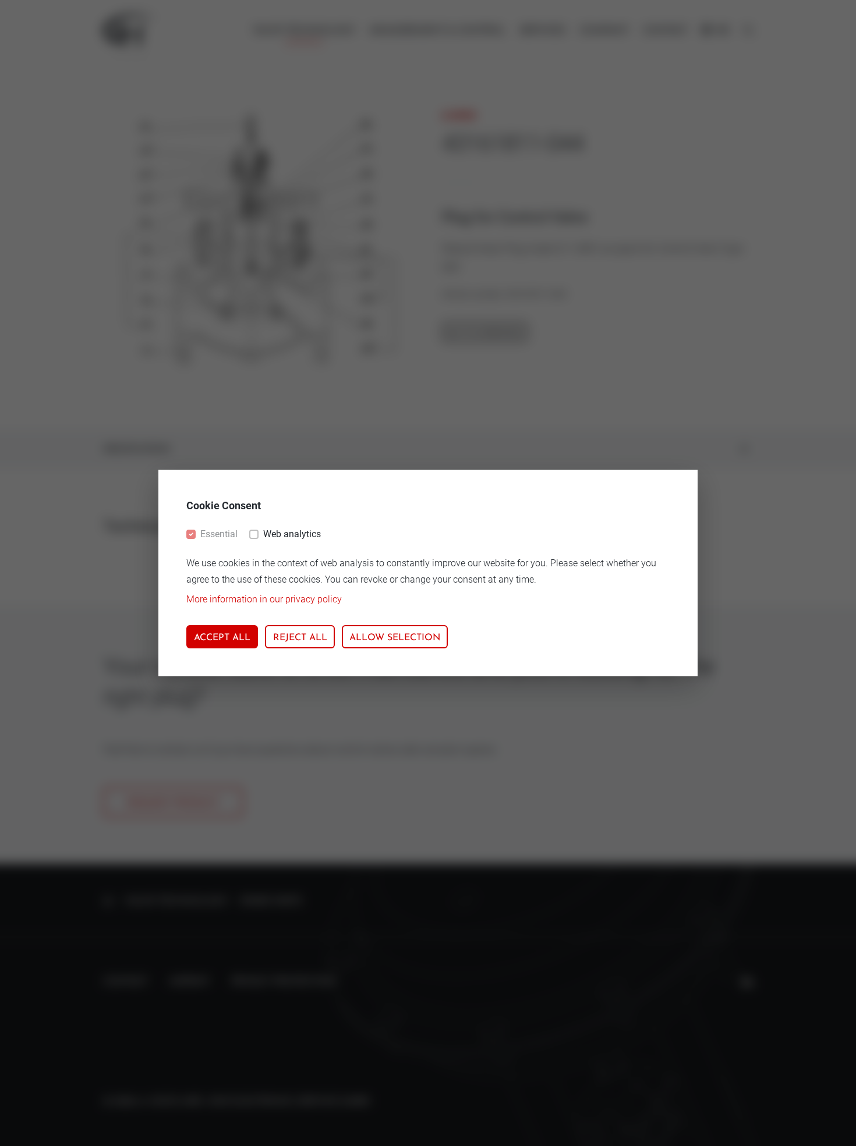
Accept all (222, 638)
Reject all (300, 638)
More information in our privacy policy (264, 599)
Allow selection (394, 638)
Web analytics (292, 534)
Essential (219, 534)
